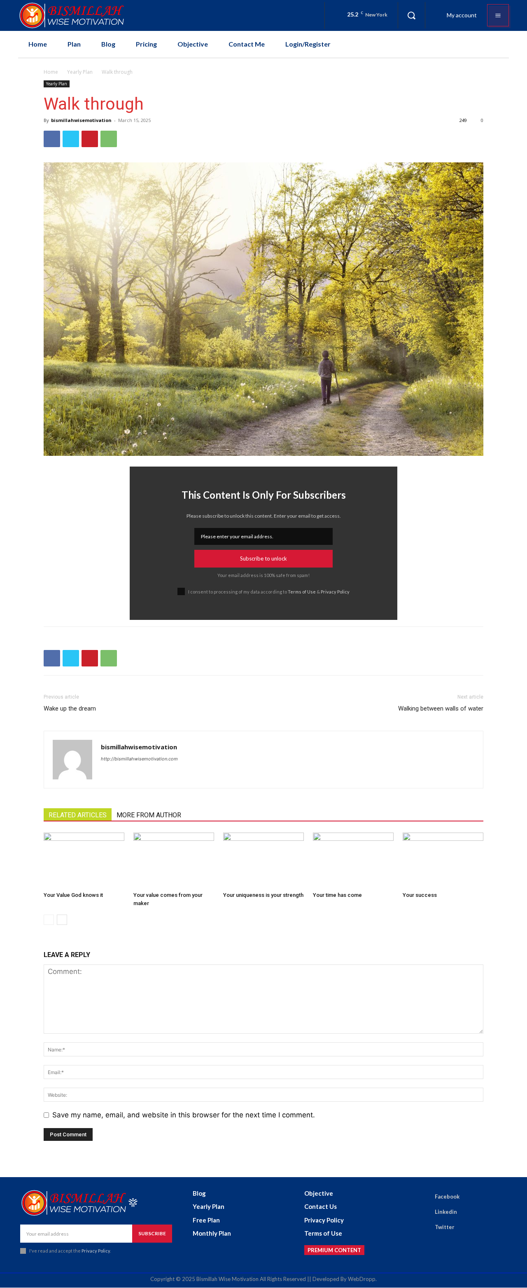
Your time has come (337, 895)
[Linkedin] (423, 1212)
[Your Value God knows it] (84, 860)
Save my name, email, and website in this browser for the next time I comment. (183, 1115)
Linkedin (446, 1211)
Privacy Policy (335, 591)
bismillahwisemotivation (81, 120)
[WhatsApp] (108, 139)
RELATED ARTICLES (78, 815)
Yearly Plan (80, 71)
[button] (411, 15)
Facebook (447, 1196)
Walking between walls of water (440, 708)
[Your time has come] (353, 860)
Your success (420, 895)
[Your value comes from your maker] (173, 860)
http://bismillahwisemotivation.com (139, 759)
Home (51, 71)
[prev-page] (49, 920)
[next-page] (62, 920)
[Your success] (443, 860)
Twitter (445, 1227)
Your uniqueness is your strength (263, 895)
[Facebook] (52, 139)
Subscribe (152, 1233)
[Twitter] (71, 139)
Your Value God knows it (73, 895)
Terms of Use (302, 591)
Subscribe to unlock (263, 558)
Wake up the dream (70, 708)
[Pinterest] (90, 139)
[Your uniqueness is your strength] (263, 860)
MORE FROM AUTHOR (149, 815)
